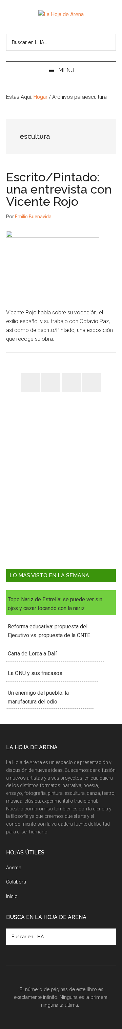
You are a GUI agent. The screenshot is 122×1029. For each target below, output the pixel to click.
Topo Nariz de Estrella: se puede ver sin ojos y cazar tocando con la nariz (55, 603)
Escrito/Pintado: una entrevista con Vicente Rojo (59, 189)
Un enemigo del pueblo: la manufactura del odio (38, 697)
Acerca (13, 867)
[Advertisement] (61, 485)
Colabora (16, 882)
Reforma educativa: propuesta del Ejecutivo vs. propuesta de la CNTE (49, 631)
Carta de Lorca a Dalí (32, 653)
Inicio (12, 896)
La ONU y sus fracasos (35, 673)
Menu (66, 70)
